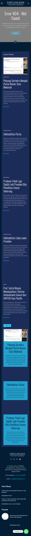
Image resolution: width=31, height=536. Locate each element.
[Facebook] (11, 459)
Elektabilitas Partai (12, 134)
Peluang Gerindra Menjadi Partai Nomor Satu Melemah (15, 84)
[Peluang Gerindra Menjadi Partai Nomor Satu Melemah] (15, 65)
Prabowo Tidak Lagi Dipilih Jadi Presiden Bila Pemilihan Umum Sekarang (15, 186)
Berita (5, 284)
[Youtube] (20, 459)
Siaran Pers (6, 77)
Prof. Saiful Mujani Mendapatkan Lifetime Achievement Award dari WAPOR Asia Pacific (14, 293)
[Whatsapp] (26, 531)
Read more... (6, 106)
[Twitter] (17, 459)
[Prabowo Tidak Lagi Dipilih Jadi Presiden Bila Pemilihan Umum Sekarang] (15, 166)
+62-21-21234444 (20, 475)
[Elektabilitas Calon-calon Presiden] (15, 223)
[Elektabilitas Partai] (15, 119)
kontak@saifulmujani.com (17, 479)
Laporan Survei (7, 130)
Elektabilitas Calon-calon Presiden (14, 239)
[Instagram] (14, 459)
